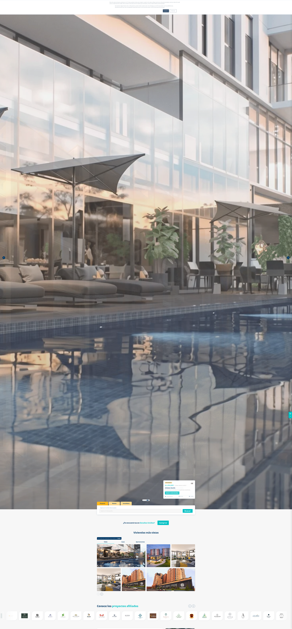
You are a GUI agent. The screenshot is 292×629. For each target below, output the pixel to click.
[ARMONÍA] (202, 615)
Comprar (163, 523)
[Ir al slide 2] (146, 500)
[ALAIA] (87, 615)
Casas (123, 542)
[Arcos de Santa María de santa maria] (190, 615)
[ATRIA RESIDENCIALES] (228, 615)
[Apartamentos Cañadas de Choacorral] (177, 615)
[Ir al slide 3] (148, 500)
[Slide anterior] (3, 257)
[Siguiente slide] (288, 257)
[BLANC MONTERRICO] (267, 615)
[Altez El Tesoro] (112, 615)
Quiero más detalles (172, 493)
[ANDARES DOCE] (164, 615)
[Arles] (23, 615)
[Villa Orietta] (10, 615)
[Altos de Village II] (151, 615)
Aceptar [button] (166, 10)
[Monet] (48, 615)
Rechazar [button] (173, 10)
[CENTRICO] (35, 615)
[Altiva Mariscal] (125, 615)
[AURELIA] (241, 615)
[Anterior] (98, 594)
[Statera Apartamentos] (61, 615)
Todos (119, 538)
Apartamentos (140, 542)
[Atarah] (215, 615)
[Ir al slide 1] (143, 500)
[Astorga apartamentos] (74, 615)
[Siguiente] (101, 594)
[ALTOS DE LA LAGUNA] (138, 615)
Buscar (187, 511)
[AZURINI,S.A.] (254, 615)
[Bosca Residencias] (280, 615)
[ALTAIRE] (100, 615)
